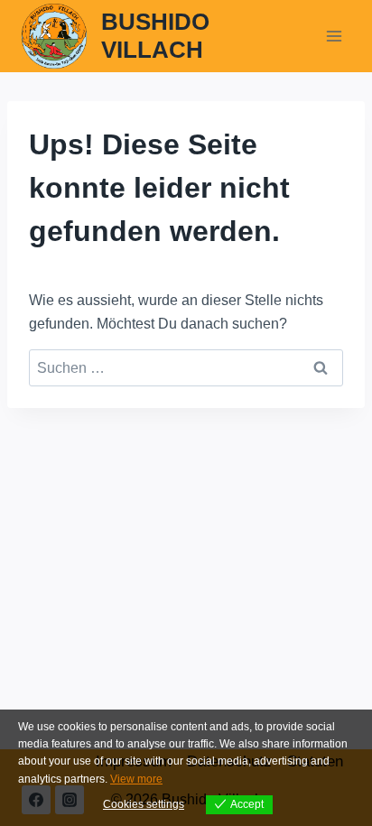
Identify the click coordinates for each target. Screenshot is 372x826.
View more (136, 779)
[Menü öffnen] (333, 36)
